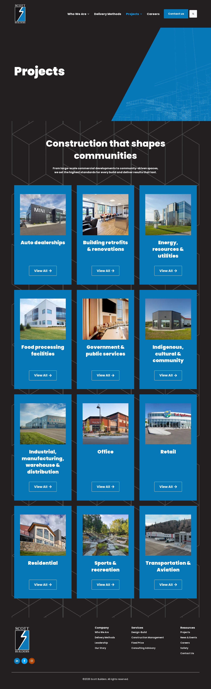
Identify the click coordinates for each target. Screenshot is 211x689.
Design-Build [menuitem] (139, 632)
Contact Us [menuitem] (187, 653)
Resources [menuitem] (187, 628)
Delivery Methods (107, 14)
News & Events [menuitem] (188, 637)
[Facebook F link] (24, 661)
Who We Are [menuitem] (102, 632)
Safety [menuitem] (184, 648)
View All (40, 270)
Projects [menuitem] (185, 632)
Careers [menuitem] (185, 642)
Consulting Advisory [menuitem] (143, 648)
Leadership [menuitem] (101, 642)
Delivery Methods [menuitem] (105, 637)
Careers (153, 14)
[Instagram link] (32, 661)
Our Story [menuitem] (100, 648)
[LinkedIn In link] (17, 661)
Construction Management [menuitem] (147, 637)
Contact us (176, 14)
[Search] (193, 14)
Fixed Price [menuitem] (137, 642)
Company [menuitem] (102, 628)
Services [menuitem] (137, 628)
